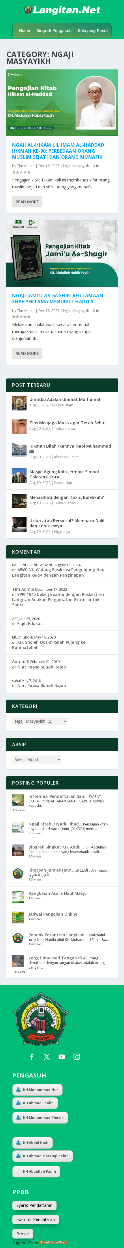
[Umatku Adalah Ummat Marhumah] (19, 403)
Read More (27, 201)
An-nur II (20, 661)
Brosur (22, 1233)
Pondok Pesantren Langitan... (58, 935)
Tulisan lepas (65, 428)
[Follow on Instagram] (76, 1056)
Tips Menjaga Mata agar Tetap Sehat (67, 422)
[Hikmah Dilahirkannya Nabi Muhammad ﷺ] (19, 450)
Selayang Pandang (96, 31)
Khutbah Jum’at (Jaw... (51, 870)
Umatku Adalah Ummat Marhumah (65, 399)
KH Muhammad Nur (40, 1089)
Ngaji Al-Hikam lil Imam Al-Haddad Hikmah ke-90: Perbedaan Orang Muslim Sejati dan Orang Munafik (58, 151)
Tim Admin (26, 165)
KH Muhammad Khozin (43, 1117)
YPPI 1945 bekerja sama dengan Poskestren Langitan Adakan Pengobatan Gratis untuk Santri (58, 599)
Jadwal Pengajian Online (53, 914)
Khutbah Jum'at (66, 456)
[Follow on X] (46, 1056)
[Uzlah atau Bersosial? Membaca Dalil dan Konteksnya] (19, 524)
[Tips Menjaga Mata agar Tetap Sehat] (19, 426)
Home (24, 31)
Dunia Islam (63, 405)
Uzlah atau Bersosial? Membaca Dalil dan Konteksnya (66, 523)
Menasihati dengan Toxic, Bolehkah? (66, 497)
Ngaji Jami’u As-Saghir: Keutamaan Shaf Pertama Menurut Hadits (58, 298)
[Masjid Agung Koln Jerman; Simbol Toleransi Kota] (19, 475)
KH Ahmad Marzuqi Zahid (46, 1156)
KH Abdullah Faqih (39, 1171)
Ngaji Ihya (62, 531)
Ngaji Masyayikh (76, 165)
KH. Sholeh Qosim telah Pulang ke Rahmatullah (48, 644)
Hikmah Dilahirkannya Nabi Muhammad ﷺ (70, 448)
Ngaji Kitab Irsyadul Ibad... (55, 824)
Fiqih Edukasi (30, 623)
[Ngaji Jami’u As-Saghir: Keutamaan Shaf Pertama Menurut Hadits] (62, 253)
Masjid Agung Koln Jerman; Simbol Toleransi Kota (64, 474)
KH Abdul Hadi (35, 1142)
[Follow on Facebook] (31, 1056)
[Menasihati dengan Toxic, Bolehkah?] (19, 501)
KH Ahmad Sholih (38, 1103)
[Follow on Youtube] (61, 1056)
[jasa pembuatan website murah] (53, 1242)
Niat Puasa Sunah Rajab (41, 667)
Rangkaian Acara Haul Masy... (59, 893)
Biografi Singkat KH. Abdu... (56, 847)
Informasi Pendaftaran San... (58, 796)
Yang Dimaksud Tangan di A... (59, 958)
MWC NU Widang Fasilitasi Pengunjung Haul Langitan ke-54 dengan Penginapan (59, 572)
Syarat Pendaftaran (34, 1205)
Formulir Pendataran (35, 1219)
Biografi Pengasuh (54, 31)
